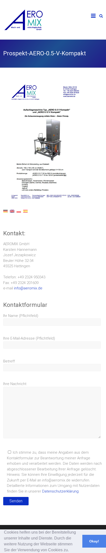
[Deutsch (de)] (5, 215)
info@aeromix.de (28, 288)
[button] (70, 550)
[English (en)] (12, 215)
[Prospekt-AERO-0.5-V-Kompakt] (46, 83)
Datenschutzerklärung (60, 491)
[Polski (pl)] (19, 215)
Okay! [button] (94, 541)
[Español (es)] (25, 215)
